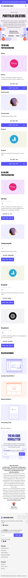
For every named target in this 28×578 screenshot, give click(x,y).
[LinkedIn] (3, 541)
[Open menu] (25, 6)
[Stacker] (6, 525)
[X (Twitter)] (1, 541)
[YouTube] (5, 541)
